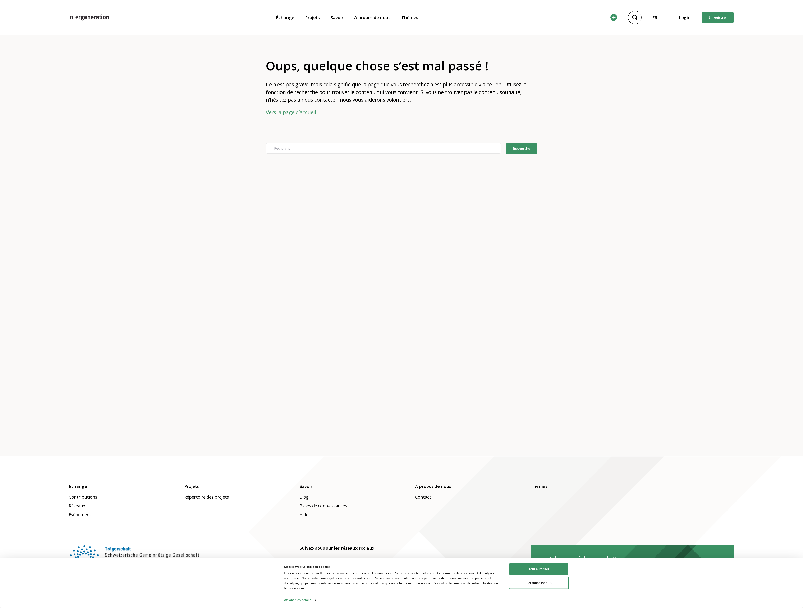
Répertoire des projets (206, 497)
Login (685, 17)
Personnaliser (536, 582)
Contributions (83, 497)
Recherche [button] (521, 148)
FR (654, 17)
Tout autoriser (539, 569)
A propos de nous (372, 17)
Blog (304, 497)
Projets (312, 17)
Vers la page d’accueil (291, 112)
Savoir (337, 17)
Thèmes (409, 17)
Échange (285, 17)
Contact (423, 497)
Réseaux (77, 506)
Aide (304, 514)
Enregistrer (718, 17)
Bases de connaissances (323, 506)
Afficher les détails (297, 600)
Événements (81, 514)
